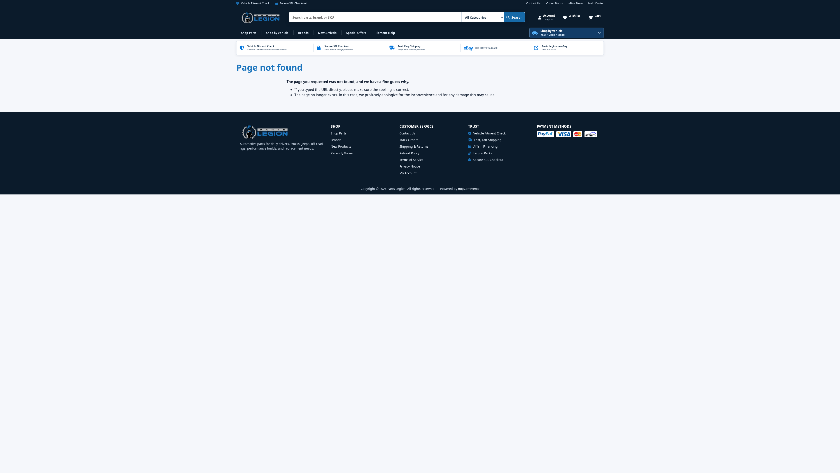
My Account (407, 173)
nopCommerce (469, 189)
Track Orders (408, 140)
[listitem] (567, 48)
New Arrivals (327, 33)
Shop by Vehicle (277, 33)
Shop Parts (248, 33)
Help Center (596, 3)
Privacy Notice (409, 166)
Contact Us (533, 3)
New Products (341, 146)
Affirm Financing (485, 146)
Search (517, 17)
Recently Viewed (343, 153)
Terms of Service (411, 160)
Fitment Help (385, 33)
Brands (303, 33)
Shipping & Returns (413, 146)
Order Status (554, 3)
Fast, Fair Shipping (487, 140)
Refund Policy (409, 153)
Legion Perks (482, 153)
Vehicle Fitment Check (489, 133)
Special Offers (356, 33)
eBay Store (576, 3)
